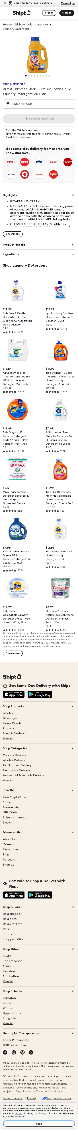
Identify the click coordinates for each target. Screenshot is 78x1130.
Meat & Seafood (14, 733)
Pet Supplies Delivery (17, 765)
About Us (9, 839)
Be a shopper (12, 913)
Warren (8, 1008)
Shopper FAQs (13, 939)
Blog (6, 854)
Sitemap (8, 864)
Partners (9, 859)
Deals (7, 822)
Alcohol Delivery (14, 760)
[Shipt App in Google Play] (40, 695)
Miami (7, 966)
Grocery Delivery (14, 755)
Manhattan (11, 976)
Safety (7, 934)
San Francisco (12, 961)
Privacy (31, 1098)
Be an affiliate (12, 924)
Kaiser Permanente (16, 1040)
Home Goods (12, 723)
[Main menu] (7, 13)
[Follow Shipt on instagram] (14, 1052)
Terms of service (12, 1098)
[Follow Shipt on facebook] (5, 1052)
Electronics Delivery (16, 770)
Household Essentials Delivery (23, 775)
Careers (8, 844)
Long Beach (11, 1018)
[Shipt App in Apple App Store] (14, 695)
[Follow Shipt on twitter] (31, 1052)
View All (8, 738)
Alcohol (8, 713)
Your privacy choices (58, 1098)
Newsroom (10, 849)
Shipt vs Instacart (15, 817)
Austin (7, 956)
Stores (7, 802)
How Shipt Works (15, 797)
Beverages (10, 718)
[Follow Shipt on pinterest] (22, 1052)
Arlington (9, 998)
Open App (68, 3)
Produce (8, 728)
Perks (7, 929)
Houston (9, 971)
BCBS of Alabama (15, 1045)
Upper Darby (12, 1013)
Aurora (7, 1003)
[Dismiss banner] (5, 3)
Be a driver (10, 919)
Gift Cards (10, 812)
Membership (11, 807)
